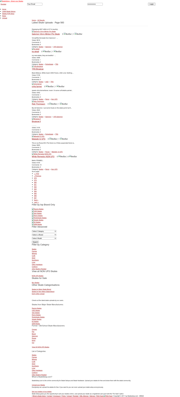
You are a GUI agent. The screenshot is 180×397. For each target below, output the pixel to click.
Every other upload (38, 294)
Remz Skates (36, 315)
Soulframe (35, 260)
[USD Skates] (37, 211)
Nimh (33, 340)
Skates (41, 47)
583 (35, 189)
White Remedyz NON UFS (43, 156)
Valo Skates (36, 313)
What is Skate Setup (39, 396)
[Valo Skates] (37, 213)
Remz (47, 99)
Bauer (34, 334)
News (4, 16)
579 (35, 180)
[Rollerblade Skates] (39, 218)
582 (35, 187)
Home (4, 9)
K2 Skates (35, 321)
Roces (47, 152)
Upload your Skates (38, 385)
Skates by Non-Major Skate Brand (43, 291)
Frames (34, 251)
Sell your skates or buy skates (42, 391)
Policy (64, 396)
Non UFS (54, 99)
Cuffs (33, 256)
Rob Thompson (38, 103)
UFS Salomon (58, 47)
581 (35, 185)
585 (35, 193)
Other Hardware (37, 264)
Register (3, 4)
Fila (33, 331)
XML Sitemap (84, 396)
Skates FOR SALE (8, 13)
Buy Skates (35, 282)
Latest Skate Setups (8, 11)
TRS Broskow (37, 68)
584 (35, 191)
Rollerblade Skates (38, 317)
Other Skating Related (39, 375)
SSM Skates (36, 324)
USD (46, 82)
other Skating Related (39, 269)
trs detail (35, 51)
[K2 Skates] (36, 222)
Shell (33, 258)
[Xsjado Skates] (37, 220)
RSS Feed (99, 396)
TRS (56, 64)
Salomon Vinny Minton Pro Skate (46, 34)
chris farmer (37, 86)
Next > (36, 200)
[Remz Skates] (37, 215)
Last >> (36, 202)
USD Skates (36, 310)
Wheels (34, 253)
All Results (41, 20)
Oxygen (34, 329)
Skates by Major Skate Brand (41, 289)
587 (35, 198)
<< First (36, 174)
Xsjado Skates (36, 319)
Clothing (34, 267)
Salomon (48, 47)
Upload (4, 18)
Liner (33, 262)
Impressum (57, 396)
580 (35, 182)
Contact (49, 396)
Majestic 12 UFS (57, 152)
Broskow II (36, 121)
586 (35, 196)
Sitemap (92, 396)
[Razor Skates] (37, 209)
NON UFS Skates (37, 276)
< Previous (37, 176)
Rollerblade (49, 64)
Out (33, 342)
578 (35, 178)
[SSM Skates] (37, 224)
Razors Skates (37, 308)
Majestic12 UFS (38, 138)
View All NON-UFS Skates (40, 347)
